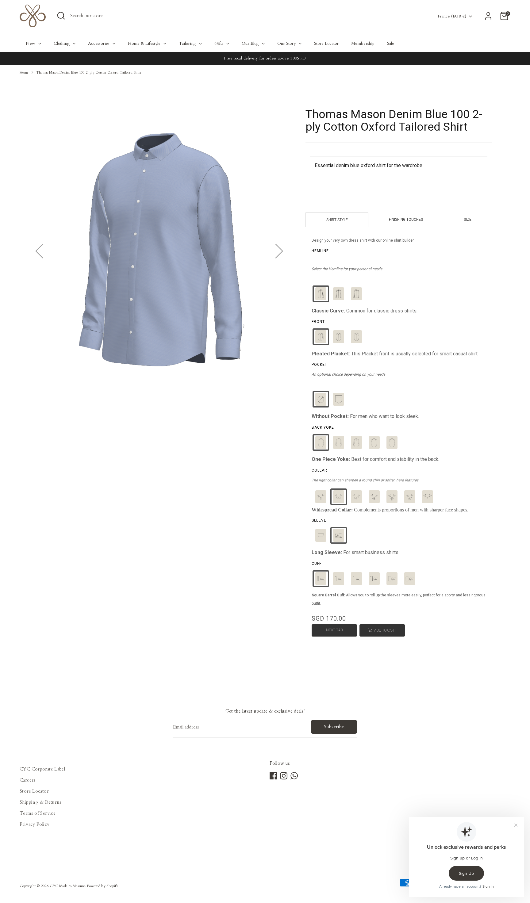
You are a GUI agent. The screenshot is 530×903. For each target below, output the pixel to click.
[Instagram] (283, 775)
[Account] (488, 16)
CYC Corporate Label (42, 769)
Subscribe (334, 727)
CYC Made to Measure (67, 886)
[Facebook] (273, 775)
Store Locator (34, 791)
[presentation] (320, 251)
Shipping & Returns (41, 802)
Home (24, 72)
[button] (321, 293)
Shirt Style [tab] (337, 220)
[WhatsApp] (294, 775)
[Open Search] (61, 16)
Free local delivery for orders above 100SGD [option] (265, 58)
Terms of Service (38, 813)
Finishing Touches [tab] (406, 219)
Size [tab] (467, 219)
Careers (28, 780)
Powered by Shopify (102, 886)
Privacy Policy (34, 824)
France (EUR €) (452, 16)
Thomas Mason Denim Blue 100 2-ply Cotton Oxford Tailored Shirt (88, 72)
